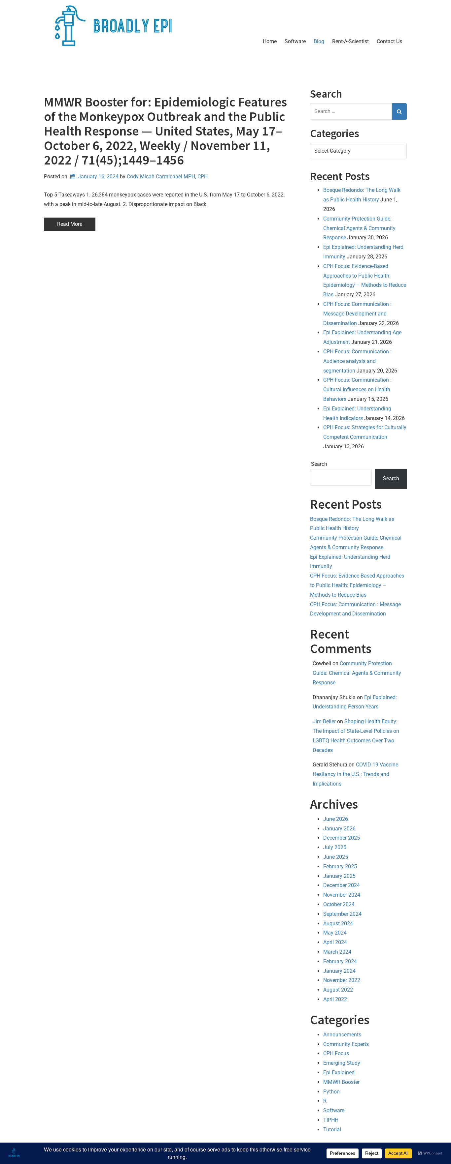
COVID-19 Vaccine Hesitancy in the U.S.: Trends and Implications (355, 774)
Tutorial (332, 1129)
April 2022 (335, 999)
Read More (69, 224)
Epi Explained (339, 1072)
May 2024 (335, 933)
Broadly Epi (85, 67)
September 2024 (342, 914)
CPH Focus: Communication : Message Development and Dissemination (357, 313)
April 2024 (335, 942)
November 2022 (341, 980)
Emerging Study (341, 1063)
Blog (319, 41)
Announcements (342, 1034)
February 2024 (340, 961)
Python (331, 1092)
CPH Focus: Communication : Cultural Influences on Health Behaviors (357, 389)
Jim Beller (324, 721)
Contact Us (389, 41)
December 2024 (341, 885)
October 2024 (339, 904)
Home (270, 41)
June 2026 (335, 819)
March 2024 (337, 952)
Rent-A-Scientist (350, 41)
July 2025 (334, 847)
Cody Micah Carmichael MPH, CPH (167, 176)
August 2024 (338, 923)
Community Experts (346, 1044)
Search (319, 464)
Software (295, 41)
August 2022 (338, 990)
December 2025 (341, 838)
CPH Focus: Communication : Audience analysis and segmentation (357, 361)
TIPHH (330, 1120)
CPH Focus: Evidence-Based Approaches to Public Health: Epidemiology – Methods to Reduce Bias (357, 585)
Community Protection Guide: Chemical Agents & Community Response (359, 228)
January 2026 (339, 828)
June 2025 (335, 857)
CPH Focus (336, 1053)
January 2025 (339, 876)
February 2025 (340, 866)
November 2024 (341, 895)
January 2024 (339, 971)
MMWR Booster (341, 1082)
